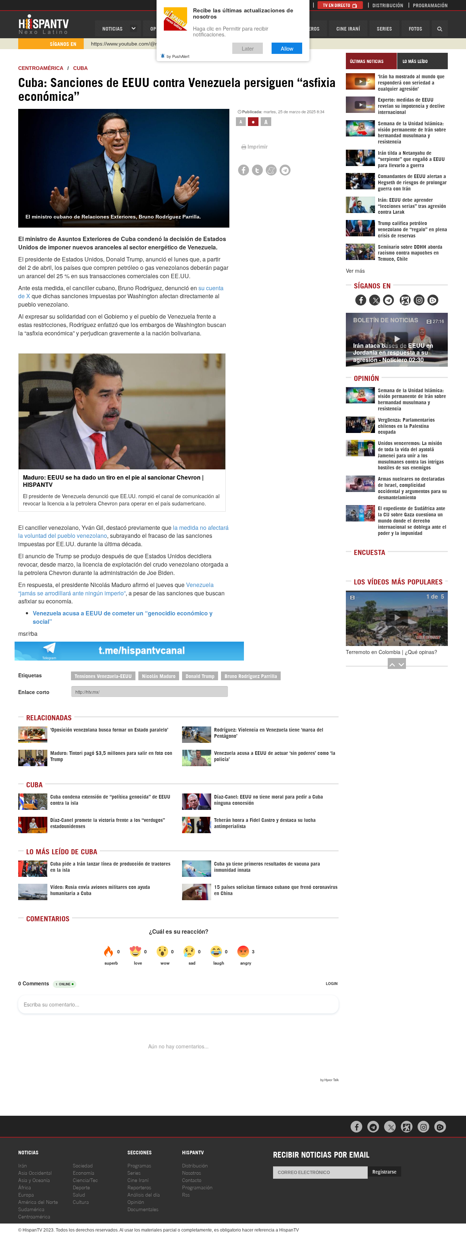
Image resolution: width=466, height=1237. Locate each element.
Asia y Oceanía (34, 1179)
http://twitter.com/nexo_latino (124, 44)
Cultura (81, 1201)
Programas (139, 1165)
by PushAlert (178, 56)
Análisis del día (143, 1194)
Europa (26, 1194)
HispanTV (43, 24)
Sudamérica (31, 1209)
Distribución (387, 5)
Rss (186, 1194)
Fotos (415, 28)
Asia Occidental (35, 1172)
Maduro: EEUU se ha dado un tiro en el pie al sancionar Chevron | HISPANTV (113, 481)
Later (248, 48)
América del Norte (38, 1201)
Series (384, 28)
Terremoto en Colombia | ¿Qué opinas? (391, 651)
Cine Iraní (348, 28)
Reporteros (139, 1187)
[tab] (371, 61)
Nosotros (191, 1172)
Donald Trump (200, 675)
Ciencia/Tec (85, 1179)
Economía (83, 1172)
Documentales (142, 1209)
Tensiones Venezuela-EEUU (103, 675)
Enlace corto (34, 692)
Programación (430, 5)
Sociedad (83, 1165)
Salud (79, 1194)
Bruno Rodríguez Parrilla (251, 675)
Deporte (81, 1187)
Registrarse (384, 1171)
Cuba (80, 68)
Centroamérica (40, 68)
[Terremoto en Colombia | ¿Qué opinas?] (397, 618)
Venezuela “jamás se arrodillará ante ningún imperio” (116, 588)
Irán (22, 1165)
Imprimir (258, 146)
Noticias (112, 28)
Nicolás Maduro (158, 675)
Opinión (135, 1201)
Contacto (191, 1179)
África (24, 1187)
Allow (287, 48)
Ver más (355, 270)
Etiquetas (30, 675)
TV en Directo (337, 5)
